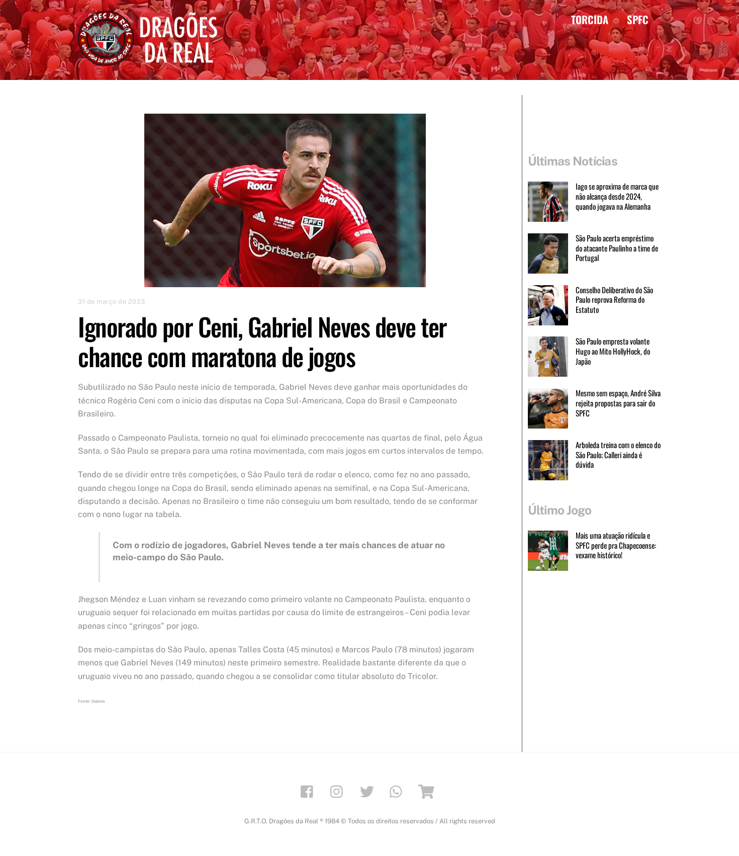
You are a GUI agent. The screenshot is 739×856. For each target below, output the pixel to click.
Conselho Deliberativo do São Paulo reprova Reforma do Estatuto (614, 300)
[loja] (428, 791)
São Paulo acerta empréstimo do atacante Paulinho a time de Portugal (617, 248)
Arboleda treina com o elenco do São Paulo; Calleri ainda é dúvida (618, 455)
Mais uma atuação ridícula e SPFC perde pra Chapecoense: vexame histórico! (616, 545)
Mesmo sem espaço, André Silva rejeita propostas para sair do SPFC (618, 403)
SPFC (638, 19)
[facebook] (309, 791)
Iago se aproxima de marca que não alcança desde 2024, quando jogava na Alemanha (617, 196)
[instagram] (339, 791)
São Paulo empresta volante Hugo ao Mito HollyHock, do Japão (613, 351)
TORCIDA (589, 19)
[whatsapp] (398, 791)
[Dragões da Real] (151, 61)
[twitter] (369, 791)
